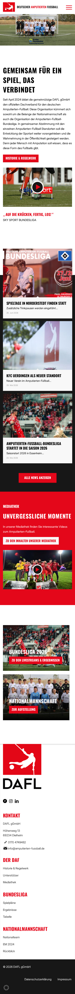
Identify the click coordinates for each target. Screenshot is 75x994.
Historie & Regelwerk (15, 868)
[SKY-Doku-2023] (37, 187)
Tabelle (7, 916)
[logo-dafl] (30, 7)
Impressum (65, 979)
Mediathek (9, 882)
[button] (6, 987)
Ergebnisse (10, 910)
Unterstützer (10, 875)
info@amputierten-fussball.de (26, 848)
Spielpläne (9, 902)
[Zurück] (3, 30)
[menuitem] (67, 7)
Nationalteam (11, 937)
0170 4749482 (17, 842)
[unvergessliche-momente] (37, 569)
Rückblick (9, 951)
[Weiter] (72, 30)
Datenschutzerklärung (37, 979)
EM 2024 (8, 944)
